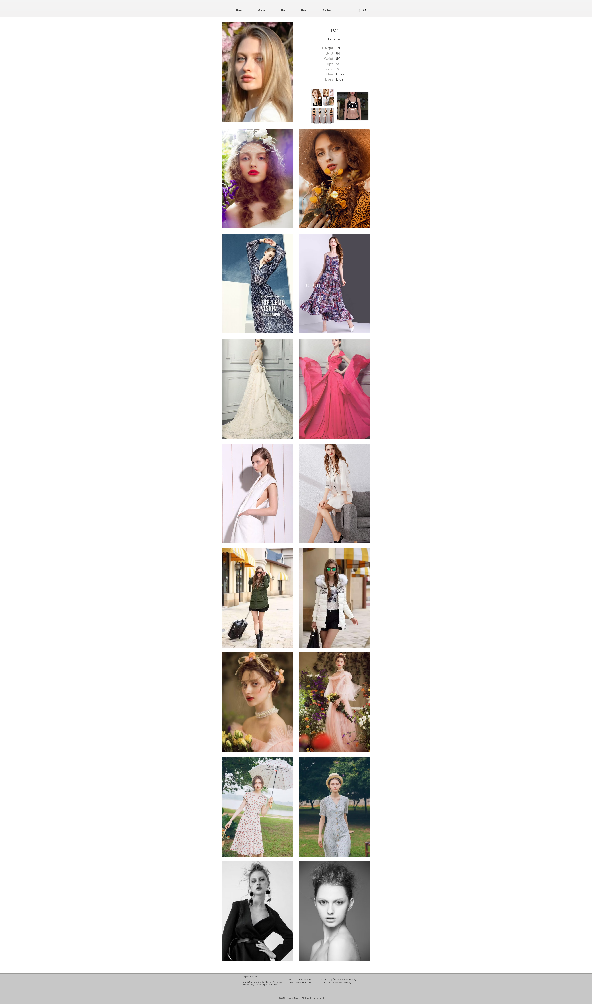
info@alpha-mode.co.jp (340, 982)
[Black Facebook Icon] (359, 10)
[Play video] (353, 106)
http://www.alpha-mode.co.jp (343, 979)
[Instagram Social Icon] (364, 10)
